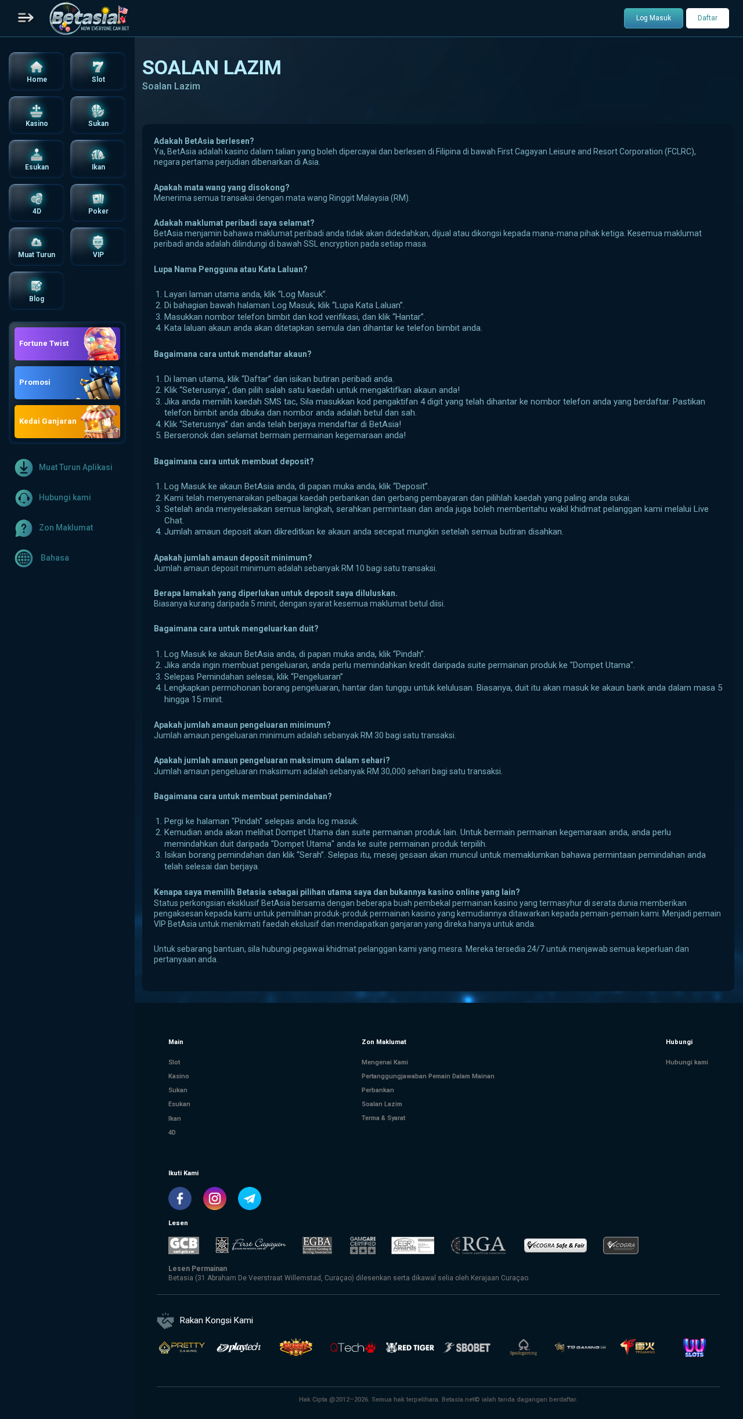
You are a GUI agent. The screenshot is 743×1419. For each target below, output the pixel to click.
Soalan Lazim (382, 1104)
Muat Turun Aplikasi (76, 466)
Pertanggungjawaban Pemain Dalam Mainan (428, 1076)
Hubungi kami (65, 496)
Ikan (174, 1118)
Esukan (179, 1104)
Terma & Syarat (383, 1118)
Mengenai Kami (385, 1062)
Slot (174, 1062)
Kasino (178, 1076)
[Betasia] (89, 18)
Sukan (177, 1090)
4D (172, 1132)
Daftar (707, 18)
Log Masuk (653, 18)
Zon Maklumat (66, 527)
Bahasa (54, 557)
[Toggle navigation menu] (26, 18)
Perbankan (378, 1090)
